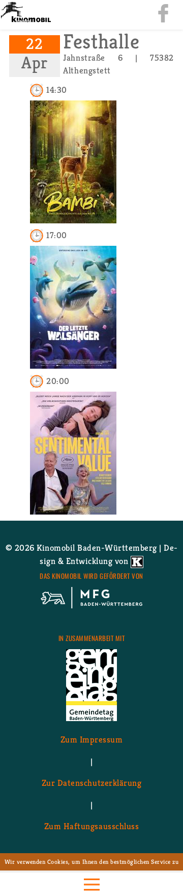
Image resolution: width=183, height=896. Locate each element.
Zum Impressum (91, 739)
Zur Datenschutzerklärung (91, 782)
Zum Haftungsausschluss (91, 826)
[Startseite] (25, 13)
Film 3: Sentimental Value (73, 496)
